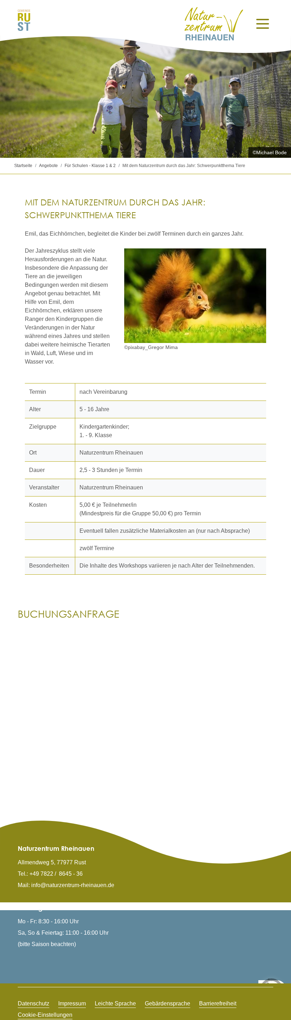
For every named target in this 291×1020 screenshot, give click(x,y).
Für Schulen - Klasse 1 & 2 (90, 165)
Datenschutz (33, 1003)
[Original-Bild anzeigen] (195, 295)
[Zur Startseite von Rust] (24, 20)
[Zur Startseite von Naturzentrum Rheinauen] (214, 24)
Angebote (48, 165)
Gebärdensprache (167, 1003)
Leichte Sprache (115, 1003)
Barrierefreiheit (217, 1003)
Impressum (72, 1003)
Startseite (23, 165)
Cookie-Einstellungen (45, 1015)
